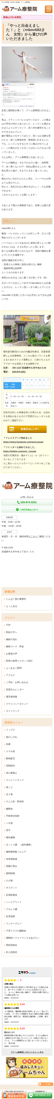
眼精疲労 (10, 758)
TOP (8, 625)
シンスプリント (14, 902)
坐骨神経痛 (11, 859)
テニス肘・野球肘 (15, 801)
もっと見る (11, 606)
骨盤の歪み (11, 866)
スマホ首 (10, 751)
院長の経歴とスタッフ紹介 (19, 661)
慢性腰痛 (10, 837)
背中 (8, 830)
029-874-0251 (19, 372)
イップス (10, 730)
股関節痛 (10, 873)
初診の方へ (11, 632)
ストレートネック (15, 780)
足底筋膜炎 (11, 895)
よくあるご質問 (14, 668)
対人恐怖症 (11, 952)
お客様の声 (11, 653)
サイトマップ (12, 711)
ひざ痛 (9, 880)
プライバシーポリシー (17, 704)
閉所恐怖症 (11, 945)
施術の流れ (11, 639)
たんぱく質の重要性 (16, 599)
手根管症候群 (12, 816)
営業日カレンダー (15, 689)
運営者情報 (11, 696)
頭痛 (8, 744)
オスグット (11, 887)
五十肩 (9, 794)
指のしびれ (11, 737)
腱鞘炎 (9, 809)
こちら (34, 536)
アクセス (10, 675)
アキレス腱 (11, 909)
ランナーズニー (14, 923)
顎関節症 (10, 765)
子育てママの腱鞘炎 (16, 931)
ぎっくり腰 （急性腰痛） (19, 844)
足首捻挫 (10, 916)
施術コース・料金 (15, 646)
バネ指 (9, 823)
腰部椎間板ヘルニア (16, 852)
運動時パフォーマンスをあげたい (22, 938)
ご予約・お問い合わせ (17, 682)
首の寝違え (11, 773)
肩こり (9, 787)
